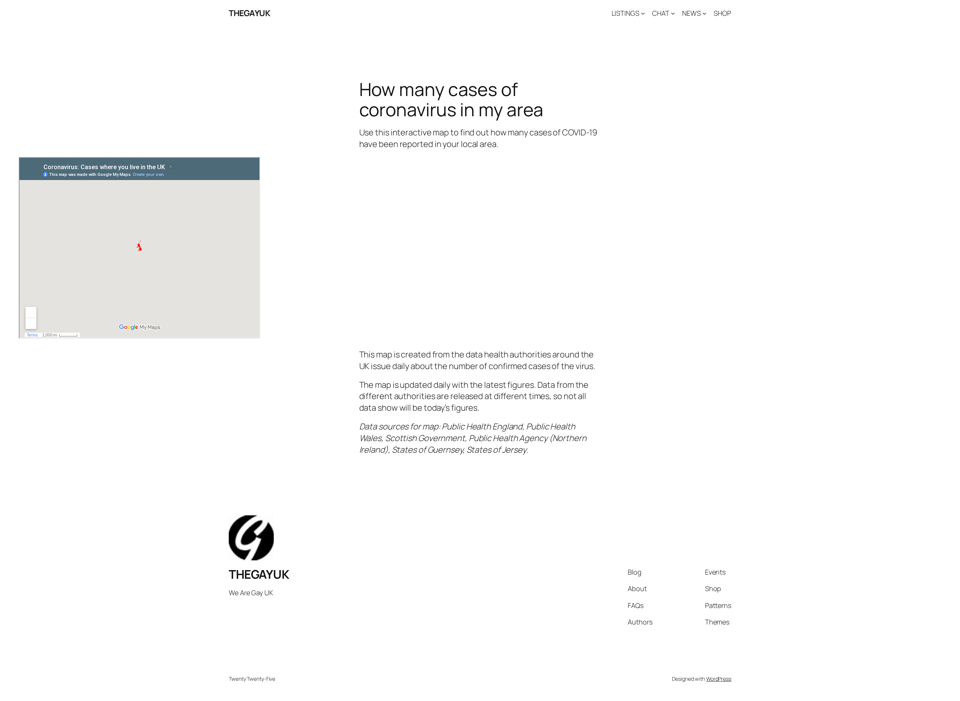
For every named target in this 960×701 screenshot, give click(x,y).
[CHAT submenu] (673, 13)
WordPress (718, 678)
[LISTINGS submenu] (643, 13)
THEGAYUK (249, 13)
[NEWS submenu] (704, 13)
